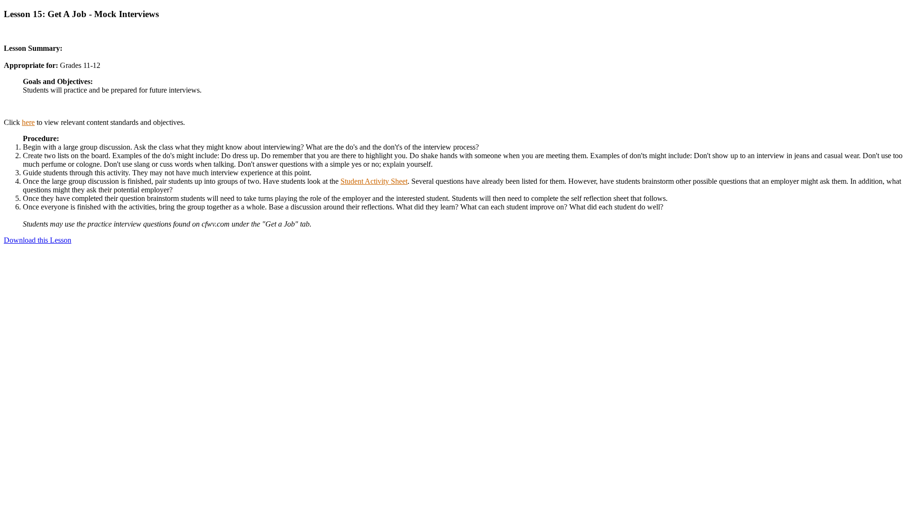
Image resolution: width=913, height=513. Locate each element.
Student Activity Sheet (374, 181)
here (28, 122)
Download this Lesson (37, 240)
